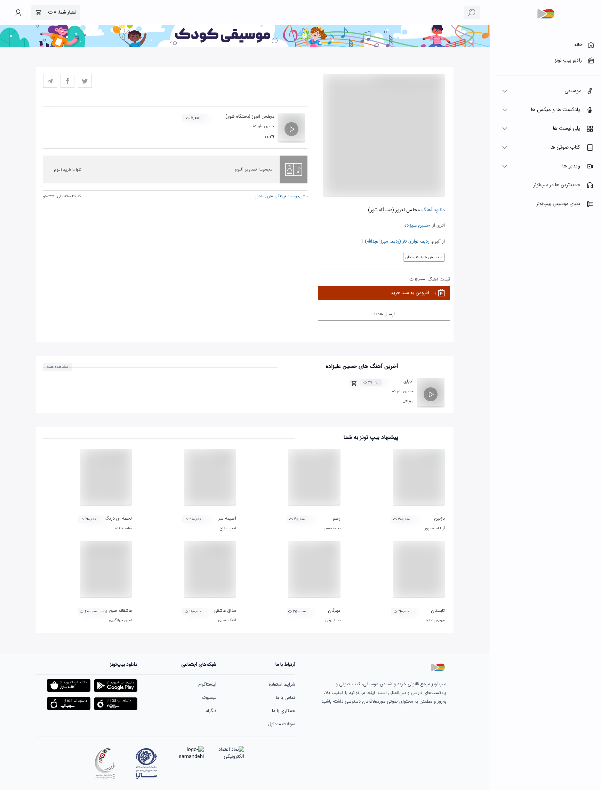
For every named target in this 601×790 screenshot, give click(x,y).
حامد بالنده (123, 529)
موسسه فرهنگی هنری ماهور (277, 196)
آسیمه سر (227, 518)
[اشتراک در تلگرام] (50, 81)
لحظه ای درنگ (118, 518)
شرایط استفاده (282, 684)
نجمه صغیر (332, 529)
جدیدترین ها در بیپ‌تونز (556, 185)
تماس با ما (285, 698)
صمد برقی (333, 620)
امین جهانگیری (120, 620)
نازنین (439, 518)
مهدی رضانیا (435, 620)
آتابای (408, 381)
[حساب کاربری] (18, 12)
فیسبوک (209, 698)
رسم (336, 518)
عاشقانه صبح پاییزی (113, 611)
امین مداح (228, 529)
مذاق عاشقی (225, 611)
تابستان (438, 611)
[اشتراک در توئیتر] (85, 81)
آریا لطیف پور (435, 529)
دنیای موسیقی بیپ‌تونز (558, 204)
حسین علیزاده (417, 225)
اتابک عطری (227, 620)
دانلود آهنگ (432, 210)
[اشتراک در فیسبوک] (67, 81)
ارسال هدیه (384, 314)
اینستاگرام (207, 684)
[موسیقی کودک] (245, 46)
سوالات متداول (281, 724)
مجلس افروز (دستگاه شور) (249, 116)
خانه (578, 44)
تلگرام (211, 711)
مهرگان (334, 611)
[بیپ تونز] (545, 13)
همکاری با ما (283, 711)
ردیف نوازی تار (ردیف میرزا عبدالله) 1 (395, 241)
